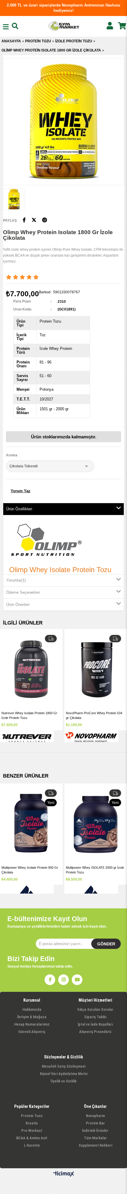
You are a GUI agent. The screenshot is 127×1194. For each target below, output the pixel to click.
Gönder (106, 944)
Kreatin (32, 1123)
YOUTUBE (77, 979)
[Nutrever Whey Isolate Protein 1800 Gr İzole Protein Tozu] (31, 669)
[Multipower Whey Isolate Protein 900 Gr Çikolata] (31, 823)
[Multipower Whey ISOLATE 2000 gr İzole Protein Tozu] (95, 823)
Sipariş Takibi (95, 1017)
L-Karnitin (32, 1145)
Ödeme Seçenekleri (23, 592)
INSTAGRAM (63, 979)
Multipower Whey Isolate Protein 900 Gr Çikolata (29, 870)
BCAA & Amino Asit (31, 1138)
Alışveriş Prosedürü (95, 1031)
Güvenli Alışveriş (31, 1031)
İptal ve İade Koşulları (95, 1024)
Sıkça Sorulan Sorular (95, 1009)
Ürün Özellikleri (19, 509)
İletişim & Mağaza (31, 1017)
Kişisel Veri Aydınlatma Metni (63, 1073)
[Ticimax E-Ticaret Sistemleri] (63, 1174)
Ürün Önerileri (18, 604)
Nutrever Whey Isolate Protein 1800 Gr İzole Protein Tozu (29, 715)
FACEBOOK (50, 979)
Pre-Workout (31, 1130)
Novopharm (95, 1115)
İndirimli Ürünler (95, 1130)
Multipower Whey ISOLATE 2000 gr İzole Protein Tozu (95, 870)
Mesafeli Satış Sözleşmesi (63, 1066)
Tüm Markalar (95, 1138)
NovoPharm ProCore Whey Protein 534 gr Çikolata (94, 715)
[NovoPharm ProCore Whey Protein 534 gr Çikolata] (95, 669)
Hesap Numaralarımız (32, 1024)
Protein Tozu (32, 1115)
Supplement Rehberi (95, 1145)
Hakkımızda (31, 1009)
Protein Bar (95, 1123)
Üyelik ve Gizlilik (63, 1081)
